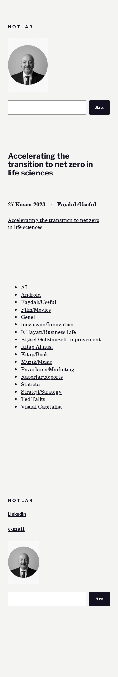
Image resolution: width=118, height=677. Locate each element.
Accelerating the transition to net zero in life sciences (53, 223)
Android (31, 294)
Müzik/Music (36, 361)
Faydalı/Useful (76, 204)
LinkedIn (17, 514)
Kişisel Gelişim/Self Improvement (61, 339)
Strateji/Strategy (41, 391)
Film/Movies (36, 309)
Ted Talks (33, 399)
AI (24, 287)
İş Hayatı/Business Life (48, 332)
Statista (30, 384)
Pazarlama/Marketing (47, 369)
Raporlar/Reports (42, 376)
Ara (99, 107)
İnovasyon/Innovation (47, 324)
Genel (28, 317)
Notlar (21, 26)
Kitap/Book (34, 354)
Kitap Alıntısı (37, 346)
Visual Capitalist (41, 406)
